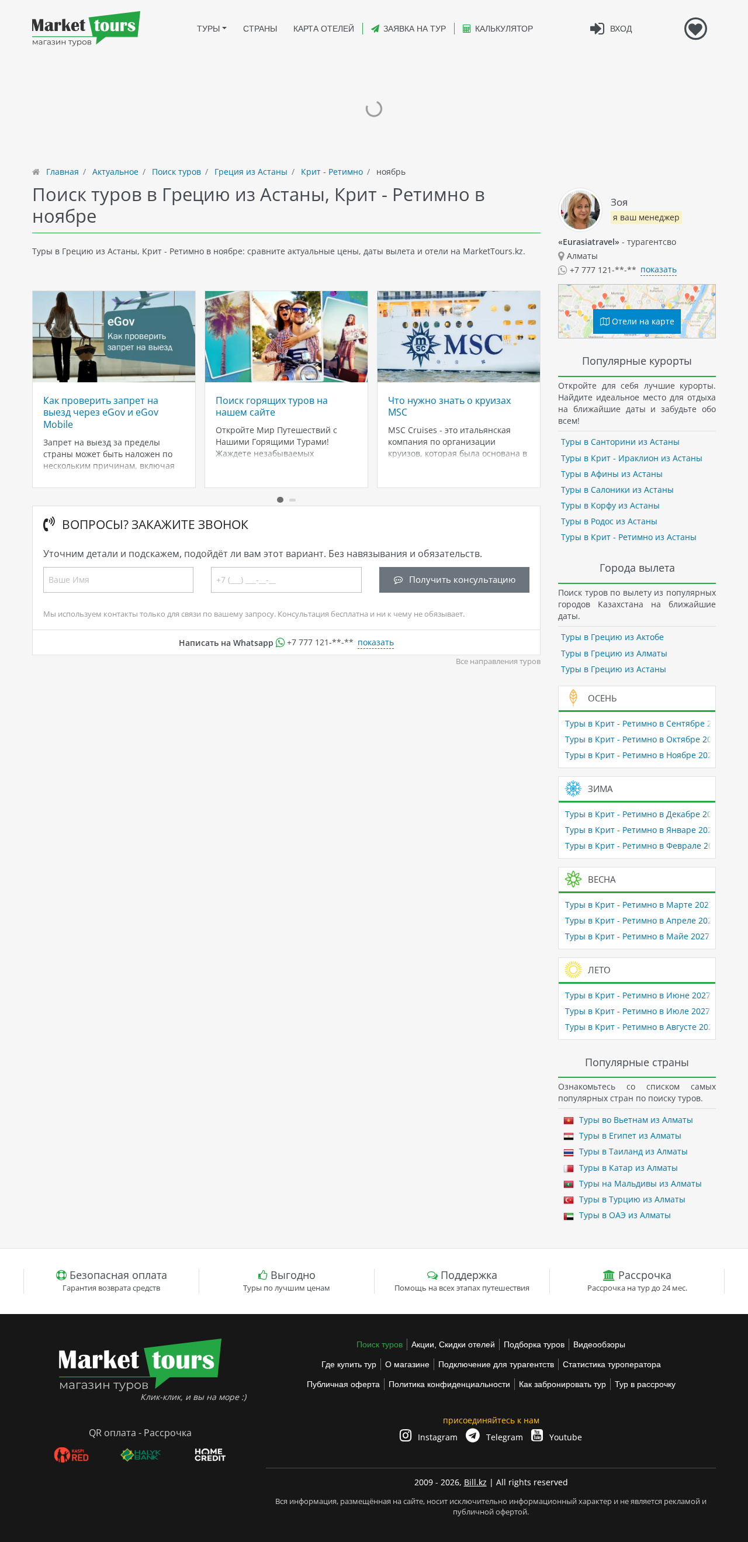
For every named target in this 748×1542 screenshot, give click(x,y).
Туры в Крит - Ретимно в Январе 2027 (641, 829)
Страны (260, 28)
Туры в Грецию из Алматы (614, 653)
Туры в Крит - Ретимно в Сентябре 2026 (645, 723)
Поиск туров (379, 1344)
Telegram (503, 1437)
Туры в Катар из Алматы (627, 1167)
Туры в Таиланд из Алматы (632, 1151)
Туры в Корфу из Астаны (610, 505)
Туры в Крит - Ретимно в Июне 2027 (638, 995)
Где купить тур (348, 1364)
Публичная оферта (343, 1384)
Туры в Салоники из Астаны (617, 489)
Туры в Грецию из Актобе (612, 636)
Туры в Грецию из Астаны (613, 669)
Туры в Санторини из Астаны (620, 441)
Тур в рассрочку (645, 1384)
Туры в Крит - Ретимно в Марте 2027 (639, 904)
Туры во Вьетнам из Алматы (635, 1119)
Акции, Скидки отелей (453, 1344)
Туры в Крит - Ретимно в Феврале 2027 (643, 845)
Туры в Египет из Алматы (629, 1135)
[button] (280, 500)
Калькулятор (504, 28)
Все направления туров (498, 661)
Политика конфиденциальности (449, 1384)
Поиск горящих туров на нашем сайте (272, 406)
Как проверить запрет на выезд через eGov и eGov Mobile (100, 412)
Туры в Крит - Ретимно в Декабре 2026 (643, 814)
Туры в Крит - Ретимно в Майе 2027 (637, 936)
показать (376, 642)
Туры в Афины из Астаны (612, 473)
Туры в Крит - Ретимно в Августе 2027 (641, 1026)
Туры (208, 28)
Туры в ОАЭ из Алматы (624, 1215)
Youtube (564, 1437)
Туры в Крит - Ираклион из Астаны (631, 458)
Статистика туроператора (612, 1364)
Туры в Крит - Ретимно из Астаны (629, 536)
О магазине (407, 1364)
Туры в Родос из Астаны (609, 521)
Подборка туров (534, 1344)
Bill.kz (475, 1482)
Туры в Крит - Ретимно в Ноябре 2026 (641, 754)
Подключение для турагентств (496, 1364)
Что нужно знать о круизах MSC (449, 406)
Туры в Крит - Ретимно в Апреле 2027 (641, 920)
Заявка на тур (414, 28)
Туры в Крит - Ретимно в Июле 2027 (637, 1011)
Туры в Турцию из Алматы (631, 1199)
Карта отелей (323, 28)
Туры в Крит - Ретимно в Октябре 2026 (643, 739)
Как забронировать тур (562, 1384)
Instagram (436, 1437)
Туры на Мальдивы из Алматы (639, 1183)
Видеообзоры (599, 1344)
